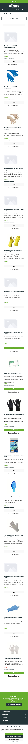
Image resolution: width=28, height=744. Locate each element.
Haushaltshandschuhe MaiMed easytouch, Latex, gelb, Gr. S (13, 251)
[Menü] (2, 9)
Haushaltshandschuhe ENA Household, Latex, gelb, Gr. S (13, 333)
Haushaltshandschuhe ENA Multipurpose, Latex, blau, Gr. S (14, 210)
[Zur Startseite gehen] (14, 5)
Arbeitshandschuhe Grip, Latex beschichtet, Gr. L (13, 415)
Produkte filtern (15, 18)
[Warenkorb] (25, 9)
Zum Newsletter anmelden (14, 704)
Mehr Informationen (17, 730)
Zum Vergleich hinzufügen (13, 64)
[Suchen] (16, 9)
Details (14, 61)
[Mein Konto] (22, 9)
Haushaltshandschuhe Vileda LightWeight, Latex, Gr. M (12, 128)
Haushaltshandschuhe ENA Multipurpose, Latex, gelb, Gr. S (14, 577)
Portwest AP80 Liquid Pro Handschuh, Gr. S (13, 496)
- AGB (17, 741)
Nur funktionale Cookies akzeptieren (14, 736)
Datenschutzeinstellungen (14, 739)
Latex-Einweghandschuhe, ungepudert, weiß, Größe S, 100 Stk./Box (13, 536)
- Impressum (12, 741)
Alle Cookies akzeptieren (14, 733)
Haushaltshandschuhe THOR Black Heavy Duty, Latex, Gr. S (13, 169)
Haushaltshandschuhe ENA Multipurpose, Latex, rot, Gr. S (14, 292)
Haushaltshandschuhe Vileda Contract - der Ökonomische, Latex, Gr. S (13, 46)
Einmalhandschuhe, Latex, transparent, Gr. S (13, 658)
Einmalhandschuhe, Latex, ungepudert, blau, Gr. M (14, 618)
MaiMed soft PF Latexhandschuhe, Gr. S (12, 373)
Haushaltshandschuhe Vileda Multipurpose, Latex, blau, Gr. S (13, 87)
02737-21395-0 (14, 1)
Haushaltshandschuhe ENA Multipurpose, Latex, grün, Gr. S (14, 455)
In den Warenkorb (14, 348)
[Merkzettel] (19, 9)
